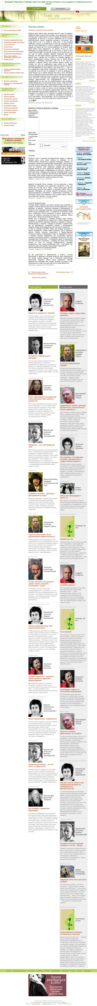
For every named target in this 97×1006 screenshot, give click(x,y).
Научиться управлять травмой (41, 313)
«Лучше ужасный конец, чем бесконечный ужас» (40, 627)
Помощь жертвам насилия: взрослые (12, 69)
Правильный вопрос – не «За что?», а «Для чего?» (40, 765)
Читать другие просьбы (89, 141)
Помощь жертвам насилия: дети (68, 435)
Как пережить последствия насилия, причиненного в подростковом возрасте (71, 459)
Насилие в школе (32, 655)
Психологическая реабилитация (36, 291)
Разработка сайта (46, 1003)
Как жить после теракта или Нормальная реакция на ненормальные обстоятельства (72, 786)
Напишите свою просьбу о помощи (40, 30)
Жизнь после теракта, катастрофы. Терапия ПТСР (73, 761)
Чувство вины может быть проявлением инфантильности (41, 536)
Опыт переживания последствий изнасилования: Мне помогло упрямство (42, 399)
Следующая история (63, 272)
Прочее (6, 114)
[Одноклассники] (32, 100)
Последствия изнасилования (35, 378)
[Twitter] (30, 100)
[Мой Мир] (34, 100)
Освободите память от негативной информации (70, 690)
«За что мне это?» (32, 740)
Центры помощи (9, 125)
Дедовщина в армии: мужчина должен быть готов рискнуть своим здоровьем (73, 407)
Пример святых (9, 59)
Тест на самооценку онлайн (12, 30)
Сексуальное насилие (10, 98)
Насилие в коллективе (11, 108)
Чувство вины (32, 514)
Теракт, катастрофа (10, 112)
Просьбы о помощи (36, 26)
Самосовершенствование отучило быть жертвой (71, 933)
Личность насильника (66, 819)
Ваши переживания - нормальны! (42, 719)
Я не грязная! (66, 632)
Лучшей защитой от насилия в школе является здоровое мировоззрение (41, 678)
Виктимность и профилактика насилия (38, 604)
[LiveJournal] (36, 100)
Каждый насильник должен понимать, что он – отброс (71, 844)
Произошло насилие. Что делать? (37, 335)
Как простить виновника (34, 421)
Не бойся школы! (67, 585)
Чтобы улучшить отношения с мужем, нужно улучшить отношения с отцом (41, 584)
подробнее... (92, 80)
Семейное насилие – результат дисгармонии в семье (41, 495)
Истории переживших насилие (68, 514)
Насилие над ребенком (11, 101)
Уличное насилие (64, 291)
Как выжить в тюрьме (10, 110)
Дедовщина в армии (33, 786)
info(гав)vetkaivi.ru (36, 1003)
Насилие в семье (32, 470)
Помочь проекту (81, 31)
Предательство (66, 539)
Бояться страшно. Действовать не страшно (70, 732)
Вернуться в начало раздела (38, 274)
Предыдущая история (38, 272)
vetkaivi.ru (63, 1002)
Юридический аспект (10, 123)
